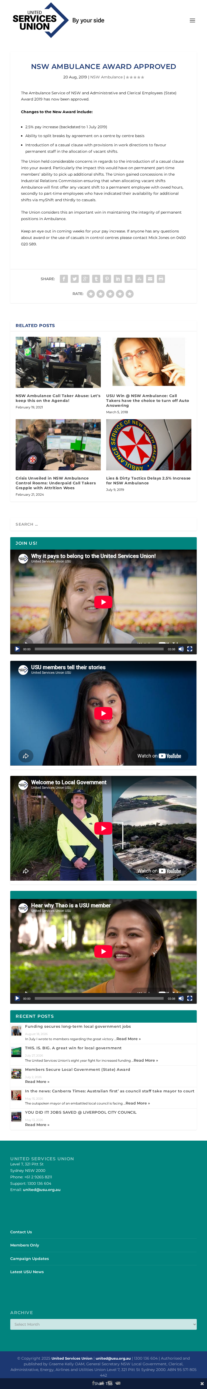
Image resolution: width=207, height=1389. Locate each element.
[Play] (17, 649)
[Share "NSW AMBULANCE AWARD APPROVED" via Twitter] (74, 278)
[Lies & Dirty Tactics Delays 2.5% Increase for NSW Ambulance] (148, 444)
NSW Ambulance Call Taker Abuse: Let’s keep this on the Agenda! (58, 398)
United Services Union (71, 1358)
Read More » (128, 1038)
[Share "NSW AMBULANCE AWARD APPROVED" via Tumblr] (96, 278)
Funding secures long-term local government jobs (78, 1026)
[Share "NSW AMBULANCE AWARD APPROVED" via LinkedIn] (117, 278)
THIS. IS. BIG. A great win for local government (73, 1048)
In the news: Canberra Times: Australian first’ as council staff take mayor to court (110, 1091)
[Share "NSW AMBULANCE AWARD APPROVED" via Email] (150, 278)
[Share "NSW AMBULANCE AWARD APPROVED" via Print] (161, 278)
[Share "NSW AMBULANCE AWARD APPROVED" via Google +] (85, 278)
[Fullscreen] (189, 649)
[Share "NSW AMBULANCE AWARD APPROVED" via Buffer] (128, 278)
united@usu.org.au (42, 1189)
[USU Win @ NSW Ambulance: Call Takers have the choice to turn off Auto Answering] (148, 362)
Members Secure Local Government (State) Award (77, 1069)
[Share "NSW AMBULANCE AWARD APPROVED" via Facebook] (63, 278)
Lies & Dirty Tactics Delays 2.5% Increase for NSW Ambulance (148, 480)
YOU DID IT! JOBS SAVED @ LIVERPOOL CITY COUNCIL (81, 1112)
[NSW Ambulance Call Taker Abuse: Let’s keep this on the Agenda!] (58, 362)
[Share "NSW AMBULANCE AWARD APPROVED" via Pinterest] (107, 278)
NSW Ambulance (106, 77)
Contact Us (21, 1232)
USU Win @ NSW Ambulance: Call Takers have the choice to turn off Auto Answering (147, 400)
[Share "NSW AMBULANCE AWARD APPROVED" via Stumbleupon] (139, 278)
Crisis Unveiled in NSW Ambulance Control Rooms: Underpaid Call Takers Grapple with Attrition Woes (56, 483)
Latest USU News (27, 1271)
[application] (103, 602)
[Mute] (181, 649)
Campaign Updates (29, 1258)
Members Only (24, 1245)
